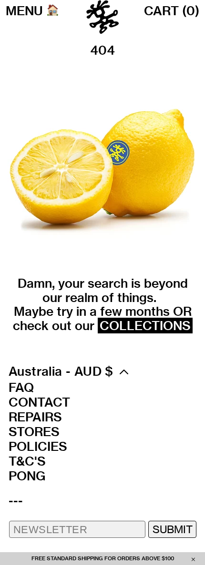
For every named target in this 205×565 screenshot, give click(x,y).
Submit (173, 529)
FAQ (21, 387)
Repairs (35, 417)
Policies (38, 446)
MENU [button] (24, 11)
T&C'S (27, 461)
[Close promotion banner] (193, 559)
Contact (39, 402)
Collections (145, 325)
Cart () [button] (171, 11)
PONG (27, 476)
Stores (34, 432)
